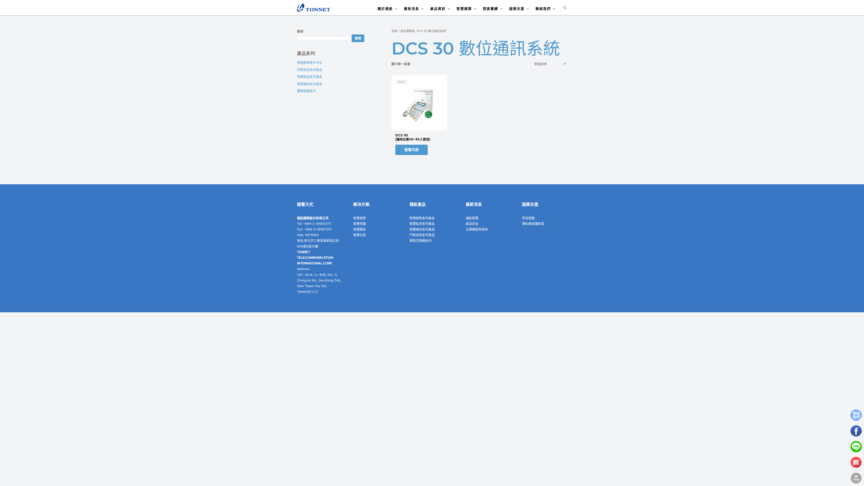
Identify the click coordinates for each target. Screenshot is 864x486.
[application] (395, 9)
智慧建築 (464, 9)
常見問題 (528, 218)
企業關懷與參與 (477, 229)
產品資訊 (438, 9)
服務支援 (516, 9)
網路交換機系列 (421, 240)
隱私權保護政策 (533, 223)
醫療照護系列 (306, 91)
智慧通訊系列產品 (309, 84)
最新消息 (411, 9)
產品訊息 (472, 223)
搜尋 (300, 31)
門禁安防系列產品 (309, 70)
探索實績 (490, 9)
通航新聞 (472, 218)
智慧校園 (359, 223)
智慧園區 (359, 229)
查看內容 (411, 150)
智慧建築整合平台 (309, 62)
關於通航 (385, 9)
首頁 (394, 31)
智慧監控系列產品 (309, 77)
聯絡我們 (543, 9)
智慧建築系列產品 (422, 218)
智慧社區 (359, 235)
